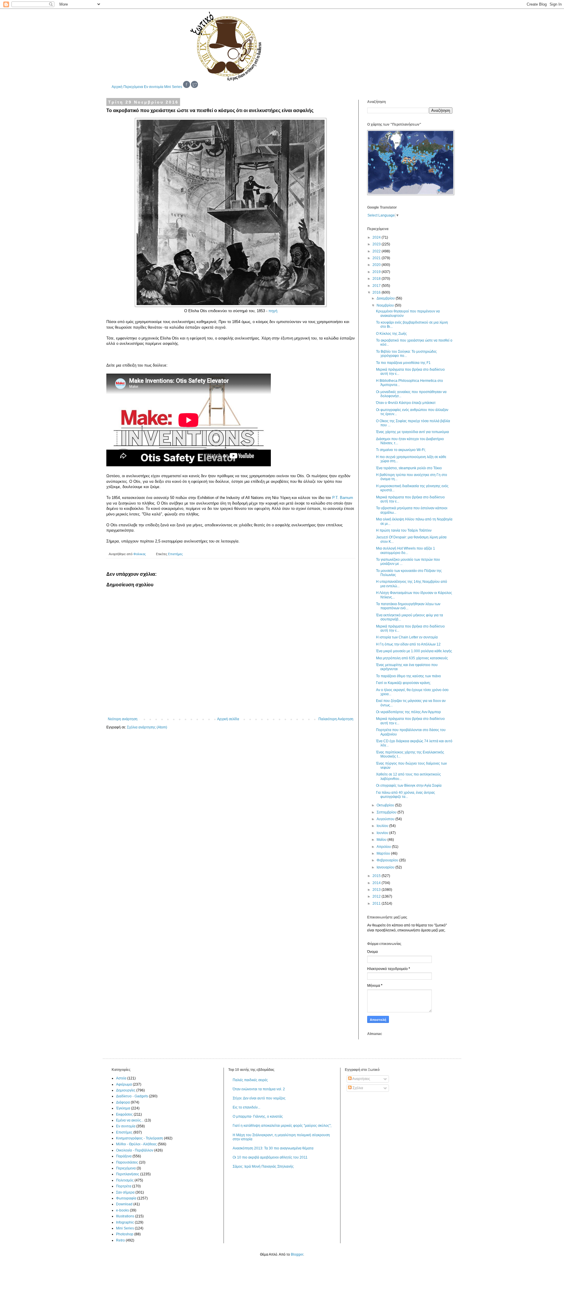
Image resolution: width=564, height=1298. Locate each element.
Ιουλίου (383, 826)
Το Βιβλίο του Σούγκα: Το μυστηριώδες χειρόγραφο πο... (406, 354)
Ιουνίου (383, 833)
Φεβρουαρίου (388, 860)
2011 (377, 903)
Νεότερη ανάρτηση (122, 719)
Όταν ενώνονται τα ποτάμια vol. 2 (259, 1089)
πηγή (272, 311)
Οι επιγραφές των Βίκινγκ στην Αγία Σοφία (409, 785)
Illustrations (125, 1216)
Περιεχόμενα (133, 87)
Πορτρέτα (123, 1186)
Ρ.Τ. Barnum (342, 497)
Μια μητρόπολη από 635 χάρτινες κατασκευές (412, 658)
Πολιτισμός (125, 1180)
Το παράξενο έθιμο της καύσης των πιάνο (408, 676)
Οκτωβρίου (386, 805)
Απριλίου (384, 847)
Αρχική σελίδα (228, 719)
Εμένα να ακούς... (130, 1120)
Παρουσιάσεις (127, 1162)
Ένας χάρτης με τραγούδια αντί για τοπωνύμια (412, 432)
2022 (377, 251)
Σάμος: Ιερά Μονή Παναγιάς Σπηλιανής (263, 1166)
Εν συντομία (153, 87)
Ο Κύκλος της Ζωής (391, 334)
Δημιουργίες (125, 1090)
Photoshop (124, 1234)
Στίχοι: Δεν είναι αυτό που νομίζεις (259, 1098)
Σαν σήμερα (125, 1192)
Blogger (297, 1254)
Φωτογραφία (126, 1198)
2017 (377, 286)
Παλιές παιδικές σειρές (250, 1080)
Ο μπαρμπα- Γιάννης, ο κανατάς (258, 1116)
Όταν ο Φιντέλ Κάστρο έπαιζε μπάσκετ (406, 403)
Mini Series (173, 87)
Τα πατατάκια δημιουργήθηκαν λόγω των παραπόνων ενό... (408, 606)
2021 (377, 258)
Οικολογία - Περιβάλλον (134, 1150)
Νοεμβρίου (386, 305)
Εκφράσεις (124, 1114)
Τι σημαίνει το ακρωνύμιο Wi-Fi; (401, 450)
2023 (377, 244)
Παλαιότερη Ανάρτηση (335, 719)
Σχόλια (357, 1088)
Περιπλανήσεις (127, 1174)
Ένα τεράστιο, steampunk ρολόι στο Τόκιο (409, 468)
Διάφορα (123, 1102)
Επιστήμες (175, 554)
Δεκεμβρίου (386, 298)
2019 (377, 272)
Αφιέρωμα (124, 1084)
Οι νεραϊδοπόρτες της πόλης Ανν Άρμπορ (408, 712)
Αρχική (117, 87)
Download (124, 1204)
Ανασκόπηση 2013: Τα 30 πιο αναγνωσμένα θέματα (273, 1148)
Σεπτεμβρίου (387, 812)
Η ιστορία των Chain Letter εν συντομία (407, 637)
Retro (120, 1240)
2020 (377, 265)
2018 (377, 279)
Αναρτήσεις (361, 1079)
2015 (377, 876)
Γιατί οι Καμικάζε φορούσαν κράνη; (403, 683)
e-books (122, 1210)
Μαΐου (382, 840)
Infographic (125, 1222)
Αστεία (121, 1078)
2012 (377, 896)
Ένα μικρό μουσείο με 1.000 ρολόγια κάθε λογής (414, 651)
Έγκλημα (123, 1108)
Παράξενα (124, 1156)
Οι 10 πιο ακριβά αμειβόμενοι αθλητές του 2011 (270, 1157)
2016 (377, 292)
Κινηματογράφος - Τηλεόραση (139, 1138)
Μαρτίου (384, 853)
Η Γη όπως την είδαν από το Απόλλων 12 (408, 644)
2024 (377, 237)
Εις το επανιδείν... (246, 1107)
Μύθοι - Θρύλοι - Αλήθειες (136, 1144)
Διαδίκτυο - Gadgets (132, 1096)
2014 (377, 883)
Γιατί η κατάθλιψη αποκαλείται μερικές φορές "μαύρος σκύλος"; (282, 1126)
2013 (377, 890)
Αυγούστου (386, 819)
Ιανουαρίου (386, 867)
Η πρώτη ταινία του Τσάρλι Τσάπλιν (404, 530)
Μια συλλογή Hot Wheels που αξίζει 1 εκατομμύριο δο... (405, 550)
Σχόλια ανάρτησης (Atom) (147, 727)
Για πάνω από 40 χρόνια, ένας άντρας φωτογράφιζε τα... (405, 795)
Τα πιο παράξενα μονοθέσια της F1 (403, 363)
